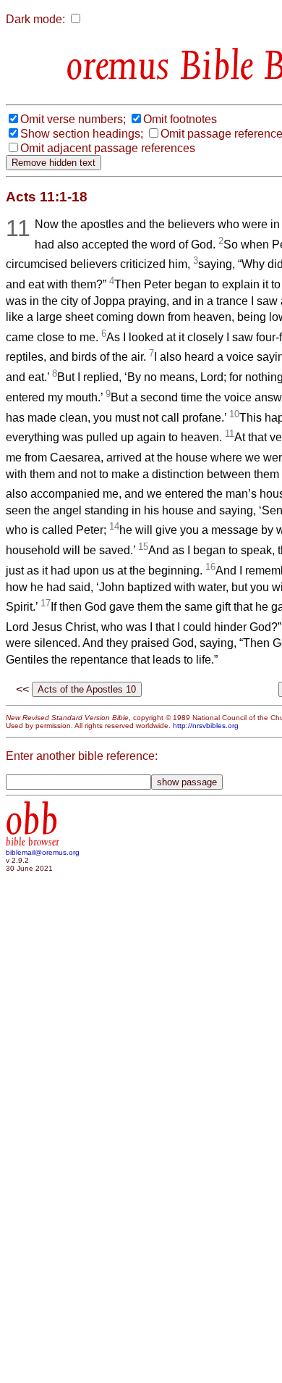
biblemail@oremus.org (43, 852)
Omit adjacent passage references (107, 148)
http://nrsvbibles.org (206, 726)
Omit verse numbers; (73, 119)
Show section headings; (81, 134)
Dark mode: (35, 19)
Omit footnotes (180, 119)
